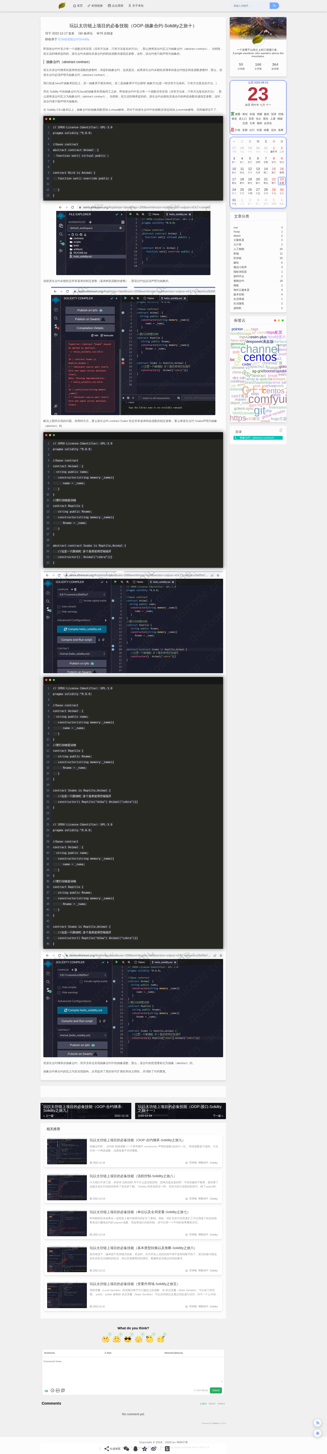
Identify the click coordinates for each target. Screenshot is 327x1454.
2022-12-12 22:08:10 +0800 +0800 (67, 1259)
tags (254, 329)
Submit (216, 1390)
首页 (80, 5)
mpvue (245, 337)
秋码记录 (182, 1442)
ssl (284, 382)
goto (283, 366)
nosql (265, 421)
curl (237, 360)
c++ (254, 389)
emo (241, 384)
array (250, 379)
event (279, 386)
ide (248, 390)
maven (240, 399)
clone (236, 372)
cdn (243, 378)
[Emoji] (52, 1390)
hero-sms (239, 340)
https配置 (274, 332)
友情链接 (97, 5)
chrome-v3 (241, 368)
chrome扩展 (272, 363)
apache (266, 379)
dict (235, 378)
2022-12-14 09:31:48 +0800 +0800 (67, 1223)
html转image (240, 333)
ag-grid (258, 371)
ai (257, 379)
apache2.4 (259, 366)
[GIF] (57, 1390)
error (276, 382)
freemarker (278, 407)
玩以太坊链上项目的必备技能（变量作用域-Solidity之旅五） (135, 1284)
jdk (233, 386)
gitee (276, 395)
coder (246, 364)
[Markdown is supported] (47, 1390)
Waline (216, 1423)
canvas (269, 386)
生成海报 (115, 1448)
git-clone (259, 332)
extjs (255, 394)
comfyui (267, 399)
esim (282, 374)
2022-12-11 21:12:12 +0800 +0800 (67, 1295)
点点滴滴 (117, 5)
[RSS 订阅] (317, 1423)
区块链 (193, 1162)
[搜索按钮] (274, 5)
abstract (259, 375)
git (260, 410)
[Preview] (63, 1390)
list (232, 360)
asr (247, 373)
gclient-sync (244, 408)
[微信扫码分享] (126, 1448)
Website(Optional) (173, 1353)
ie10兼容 (252, 419)
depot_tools (240, 403)
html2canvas (243, 413)
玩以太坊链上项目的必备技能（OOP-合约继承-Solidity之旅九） (137, 1140)
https (238, 418)
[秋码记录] (63, 5)
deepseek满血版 (260, 341)
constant (278, 379)
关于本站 (138, 5)
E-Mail (108, 1353)
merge (281, 345)
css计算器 (239, 396)
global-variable (273, 414)
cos (257, 386)
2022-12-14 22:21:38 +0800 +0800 (67, 1187)
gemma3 (237, 344)
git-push (280, 354)
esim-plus (259, 337)
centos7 (275, 391)
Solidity (214, 1162)
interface (279, 341)
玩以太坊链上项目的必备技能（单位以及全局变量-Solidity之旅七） (140, 1212)
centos (260, 357)
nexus (235, 347)
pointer (237, 329)
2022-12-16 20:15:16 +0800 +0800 (67, 1151)
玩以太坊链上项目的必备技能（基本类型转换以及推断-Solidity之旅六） (143, 1248)
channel (260, 349)
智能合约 (203, 1162)
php (268, 411)
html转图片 (277, 337)
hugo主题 (279, 419)
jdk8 (247, 330)
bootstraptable (276, 371)
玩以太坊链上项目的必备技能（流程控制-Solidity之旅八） (133, 1176)
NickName (49, 1353)
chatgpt (273, 368)
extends (236, 389)
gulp (236, 352)
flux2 (277, 358)
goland (281, 349)
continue (237, 381)
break (273, 375)
